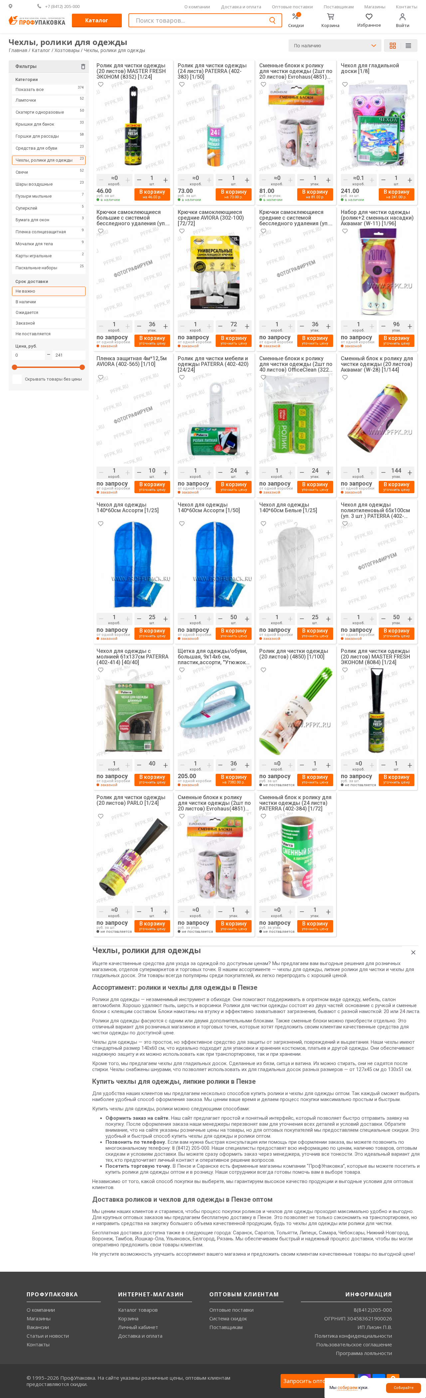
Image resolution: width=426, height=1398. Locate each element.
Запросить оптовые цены (317, 1381)
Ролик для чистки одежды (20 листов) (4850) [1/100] (293, 654)
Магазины (374, 6)
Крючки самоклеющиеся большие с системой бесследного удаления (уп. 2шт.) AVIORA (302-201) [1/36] (131, 217)
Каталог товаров (138, 1309)
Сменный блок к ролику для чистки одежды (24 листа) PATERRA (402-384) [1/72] (295, 802)
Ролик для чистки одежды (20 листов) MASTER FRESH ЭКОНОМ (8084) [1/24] (375, 656)
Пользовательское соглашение (354, 1344)
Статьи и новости (48, 1335)
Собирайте (404, 1388)
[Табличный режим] (409, 46)
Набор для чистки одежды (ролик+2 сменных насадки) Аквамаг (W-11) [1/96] (377, 217)
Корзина (128, 1318)
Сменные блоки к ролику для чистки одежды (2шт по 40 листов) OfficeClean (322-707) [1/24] (295, 364)
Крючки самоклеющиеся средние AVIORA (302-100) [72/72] (211, 217)
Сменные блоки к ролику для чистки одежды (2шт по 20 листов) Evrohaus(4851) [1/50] (295, 71)
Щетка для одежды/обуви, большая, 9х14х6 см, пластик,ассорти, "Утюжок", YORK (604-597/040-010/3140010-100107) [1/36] (213, 656)
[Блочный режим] (395, 46)
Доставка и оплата (241, 6)
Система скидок (228, 1318)
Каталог (96, 20)
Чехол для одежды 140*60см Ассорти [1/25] (128, 508)
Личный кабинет (138, 1327)
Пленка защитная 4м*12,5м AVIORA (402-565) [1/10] (132, 361)
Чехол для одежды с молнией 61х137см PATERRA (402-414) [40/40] (132, 656)
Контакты (406, 6)
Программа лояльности (364, 1353)
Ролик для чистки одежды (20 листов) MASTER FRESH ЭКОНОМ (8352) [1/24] (131, 71)
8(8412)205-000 (373, 1309)
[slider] (15, 369)
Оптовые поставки (292, 6)
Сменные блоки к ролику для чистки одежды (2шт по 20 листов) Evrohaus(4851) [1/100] (214, 802)
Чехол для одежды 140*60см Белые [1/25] (288, 508)
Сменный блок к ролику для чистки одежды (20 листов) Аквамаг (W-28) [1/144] (377, 364)
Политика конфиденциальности (353, 1335)
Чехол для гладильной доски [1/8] (370, 68)
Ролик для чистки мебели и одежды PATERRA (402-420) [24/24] (213, 364)
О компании (197, 6)
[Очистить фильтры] (83, 67)
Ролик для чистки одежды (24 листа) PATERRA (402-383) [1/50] (212, 71)
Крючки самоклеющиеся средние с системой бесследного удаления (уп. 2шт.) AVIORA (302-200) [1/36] (294, 217)
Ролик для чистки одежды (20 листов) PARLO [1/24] (131, 800)
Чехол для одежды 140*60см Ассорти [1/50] (209, 508)
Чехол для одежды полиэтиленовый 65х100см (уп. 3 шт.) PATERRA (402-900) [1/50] (375, 510)
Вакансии (38, 1327)
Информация (368, 1294)
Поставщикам (339, 6)
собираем (347, 1387)
